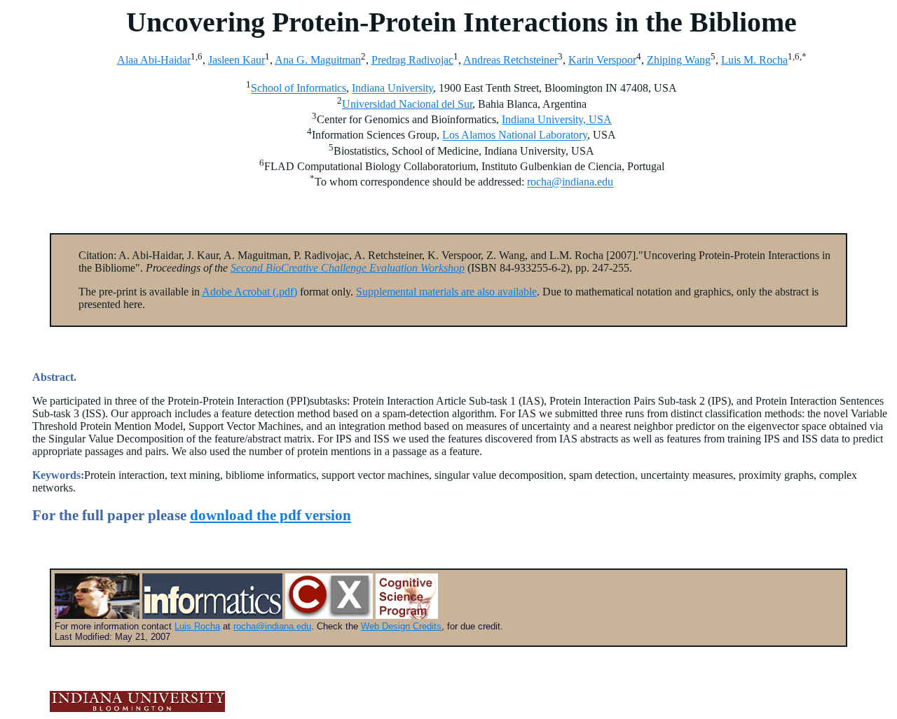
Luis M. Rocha (754, 60)
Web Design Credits (401, 626)
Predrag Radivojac (412, 60)
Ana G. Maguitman (318, 60)
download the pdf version (270, 515)
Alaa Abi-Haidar (154, 60)
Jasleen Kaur (236, 60)
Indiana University (392, 89)
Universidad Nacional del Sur (407, 104)
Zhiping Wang (679, 60)
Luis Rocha (197, 626)
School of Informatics (298, 89)
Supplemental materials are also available (446, 292)
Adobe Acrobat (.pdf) (249, 292)
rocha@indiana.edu (570, 182)
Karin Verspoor (602, 60)
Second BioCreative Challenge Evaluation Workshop (348, 268)
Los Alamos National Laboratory (514, 135)
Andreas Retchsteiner (510, 60)
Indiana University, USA (557, 119)
